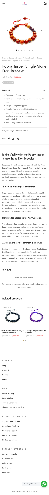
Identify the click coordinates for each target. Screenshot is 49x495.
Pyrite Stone (6, 468)
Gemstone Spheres (9, 435)
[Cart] (45, 3)
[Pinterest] (18, 138)
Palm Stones (7, 463)
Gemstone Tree (8, 458)
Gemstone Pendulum (10, 454)
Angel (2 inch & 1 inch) (11, 421)
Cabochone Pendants (10, 426)
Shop (4, 365)
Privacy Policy (7, 398)
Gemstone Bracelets (15, 58)
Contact (5, 374)
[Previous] (5, 318)
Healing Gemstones (9, 440)
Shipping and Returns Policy (13, 407)
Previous (7, 31)
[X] (13, 138)
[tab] (24, 90)
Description (7, 90)
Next (42, 31)
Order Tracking (8, 393)
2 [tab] (25, 340)
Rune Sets (6, 472)
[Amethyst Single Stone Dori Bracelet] (36, 316)
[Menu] (3, 3)
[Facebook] (9, 138)
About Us (5, 370)
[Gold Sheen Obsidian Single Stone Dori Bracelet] (12, 316)
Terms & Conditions (9, 402)
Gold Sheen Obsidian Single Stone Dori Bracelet (12, 331)
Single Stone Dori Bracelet (33, 58)
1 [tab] (23, 340)
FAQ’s (4, 379)
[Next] (44, 318)
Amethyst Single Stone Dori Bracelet (35, 331)
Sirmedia (34, 491)
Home (4, 58)
